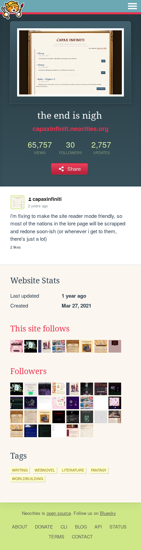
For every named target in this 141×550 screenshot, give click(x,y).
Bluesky (108, 513)
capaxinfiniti (47, 199)
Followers (28, 371)
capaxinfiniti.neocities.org (70, 128)
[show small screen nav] (132, 6)
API (98, 526)
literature (73, 470)
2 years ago (38, 205)
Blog (81, 526)
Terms (56, 536)
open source (59, 513)
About (19, 526)
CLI (64, 526)
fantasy (98, 470)
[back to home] (12, 9)
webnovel (45, 470)
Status (118, 526)
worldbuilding (27, 478)
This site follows (39, 328)
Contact (82, 536)
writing (20, 470)
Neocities (31, 513)
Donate (44, 526)
